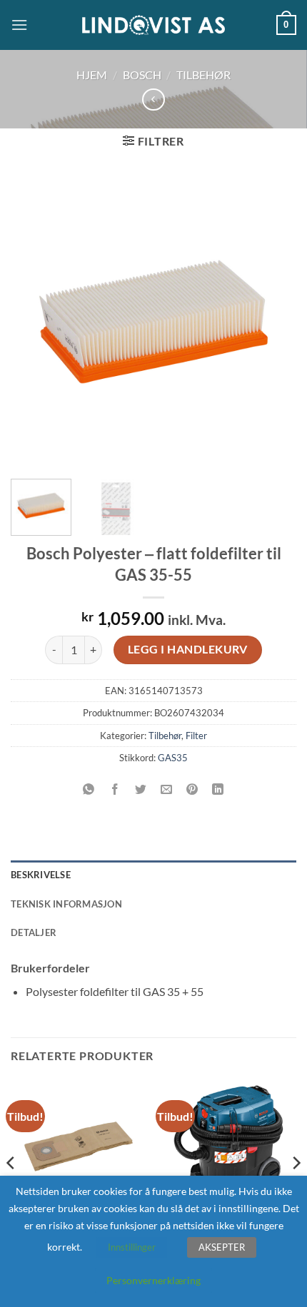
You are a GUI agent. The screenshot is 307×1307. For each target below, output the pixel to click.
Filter (196, 735)
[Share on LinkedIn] (218, 789)
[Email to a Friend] (166, 789)
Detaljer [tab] (33, 932)
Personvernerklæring (153, 1280)
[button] (19, 24)
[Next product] (153, 99)
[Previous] (34, 321)
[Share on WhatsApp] (89, 789)
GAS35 (173, 757)
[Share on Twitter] (140, 789)
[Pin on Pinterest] (192, 789)
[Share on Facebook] (114, 789)
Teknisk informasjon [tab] (66, 904)
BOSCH (142, 74)
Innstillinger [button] (132, 1247)
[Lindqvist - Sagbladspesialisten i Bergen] (153, 25)
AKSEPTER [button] (221, 1247)
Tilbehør (203, 74)
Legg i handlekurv (188, 649)
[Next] (273, 321)
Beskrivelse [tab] (41, 874)
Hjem (91, 74)
